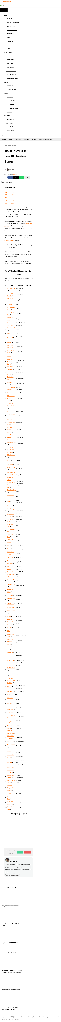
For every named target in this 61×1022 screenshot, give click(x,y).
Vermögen (10, 97)
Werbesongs (10, 33)
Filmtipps (9, 56)
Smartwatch (10, 130)
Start (6, 145)
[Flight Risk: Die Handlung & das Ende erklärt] (13, 920)
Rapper (12, 104)
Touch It (9, 793)
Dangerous (10, 392)
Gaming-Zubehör (11, 89)
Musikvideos (10, 45)
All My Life (10, 604)
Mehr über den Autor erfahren (12, 875)
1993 (6, 200)
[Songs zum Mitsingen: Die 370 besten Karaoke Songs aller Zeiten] (13, 1004)
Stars (6, 93)
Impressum (17, 1017)
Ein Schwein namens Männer (10, 429)
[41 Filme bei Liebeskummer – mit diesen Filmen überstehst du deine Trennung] (13, 967)
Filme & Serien (8, 52)
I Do (8, 631)
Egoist (9, 703)
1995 (12, 192)
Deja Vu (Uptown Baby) (9, 361)
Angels (9, 722)
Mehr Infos (15, 174)
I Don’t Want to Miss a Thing (11, 398)
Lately (9, 460)
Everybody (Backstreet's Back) (10, 642)
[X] (16, 177)
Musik (5, 15)
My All (9, 411)
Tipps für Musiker (12, 30)
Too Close (10, 464)
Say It (9, 751)
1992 (6, 197)
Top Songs (10, 41)
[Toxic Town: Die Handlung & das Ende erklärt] (13, 901)
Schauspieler (14, 108)
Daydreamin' (10, 607)
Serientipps (10, 59)
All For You (10, 557)
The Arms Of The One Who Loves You (11, 450)
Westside (9, 304)
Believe (9, 342)
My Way (9, 627)
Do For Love (10, 695)
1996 (12, 195)
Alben (8, 37)
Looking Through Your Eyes (11, 422)
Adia (8, 501)
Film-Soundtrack (11, 74)
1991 (6, 195)
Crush (9, 549)
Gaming (6, 82)
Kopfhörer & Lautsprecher (45, 139)
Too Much (10, 595)
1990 (6, 192)
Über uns (35, 1017)
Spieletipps (10, 85)
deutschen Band (8, 240)
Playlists (9, 18)
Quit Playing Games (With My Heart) (11, 622)
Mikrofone (10, 126)
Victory (9, 687)
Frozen (9, 616)
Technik (6, 115)
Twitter (3, 1019)
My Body (9, 505)
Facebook (56, 1017)
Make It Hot (10, 660)
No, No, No (10, 691)
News (8, 48)
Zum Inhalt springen (5, 1)
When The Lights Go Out (11, 405)
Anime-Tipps (10, 63)
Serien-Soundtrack (12, 78)
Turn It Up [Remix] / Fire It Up (11, 437)
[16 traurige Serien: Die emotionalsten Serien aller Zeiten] (13, 985)
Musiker (12, 100)
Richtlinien (42, 1017)
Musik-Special (11, 26)
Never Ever (10, 566)
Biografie (9, 112)
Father (9, 356)
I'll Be (9, 545)
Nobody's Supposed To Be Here (10, 788)
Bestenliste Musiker (13, 22)
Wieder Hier (10, 741)
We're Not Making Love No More (11, 680)
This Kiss (9, 712)
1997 (12, 197)
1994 (6, 203)
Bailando (9, 333)
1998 (12, 200)
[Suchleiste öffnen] (2, 135)
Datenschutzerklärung (27, 1017)
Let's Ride (10, 652)
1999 (12, 203)
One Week (10, 337)
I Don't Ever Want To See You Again (10, 770)
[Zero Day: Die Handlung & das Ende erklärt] (13, 938)
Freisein (9, 762)
